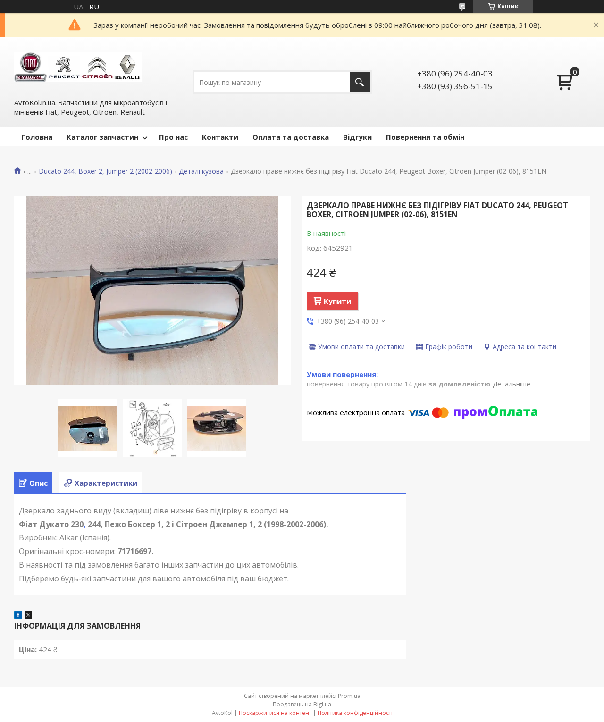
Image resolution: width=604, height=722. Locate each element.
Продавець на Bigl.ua (302, 704)
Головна (36, 137)
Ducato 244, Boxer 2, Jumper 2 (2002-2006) (105, 171)
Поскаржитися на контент (275, 713)
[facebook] (18, 616)
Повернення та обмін (425, 137)
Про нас (173, 137)
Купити (337, 301)
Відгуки (357, 137)
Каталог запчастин (102, 137)
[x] (28, 616)
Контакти (220, 137)
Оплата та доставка (290, 137)
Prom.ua (349, 696)
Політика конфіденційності (355, 713)
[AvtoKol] (78, 66)
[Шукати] (360, 82)
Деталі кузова (201, 171)
